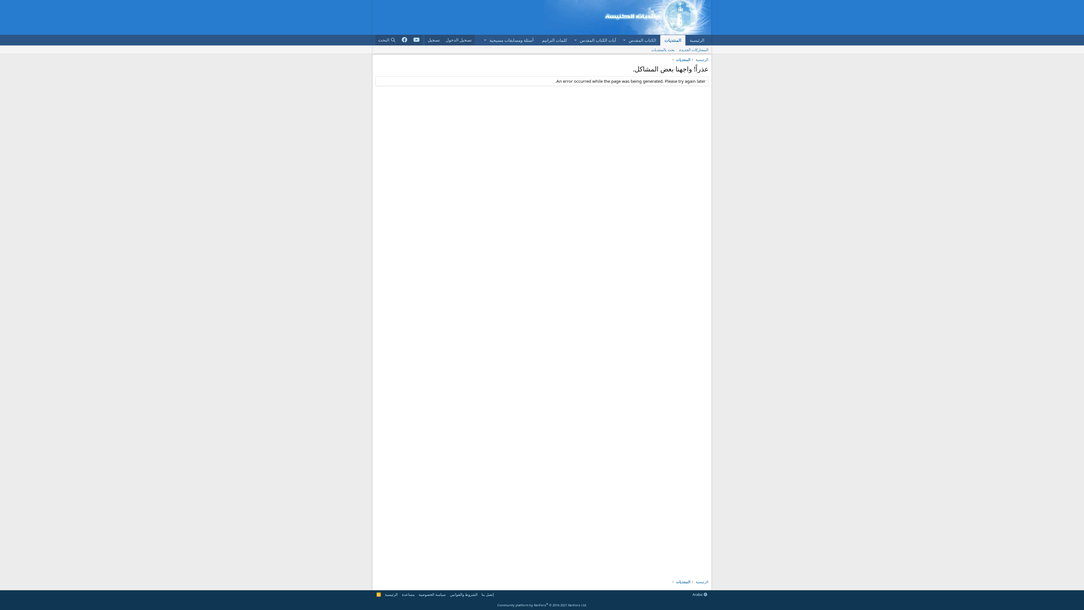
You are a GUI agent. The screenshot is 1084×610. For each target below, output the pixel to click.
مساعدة (408, 594)
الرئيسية (697, 40)
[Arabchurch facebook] (404, 40)
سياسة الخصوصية (432, 594)
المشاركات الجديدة (694, 49)
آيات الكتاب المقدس (598, 40)
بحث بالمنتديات (663, 49)
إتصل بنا (488, 594)
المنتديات (673, 40)
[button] (624, 40)
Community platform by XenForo (542, 605)
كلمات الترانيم (554, 40)
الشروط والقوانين (464, 594)
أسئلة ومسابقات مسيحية (511, 40)
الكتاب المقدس (642, 40)
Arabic (698, 594)
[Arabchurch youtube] (416, 40)
